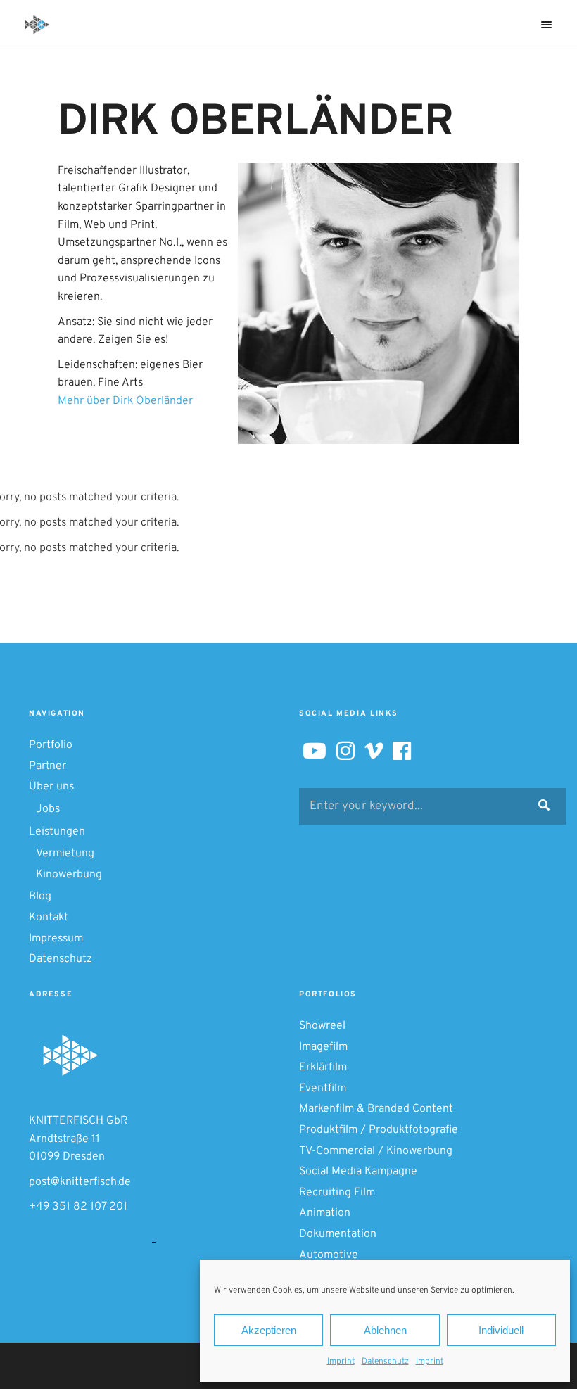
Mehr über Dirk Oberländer (125, 401)
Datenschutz (385, 1361)
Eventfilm (322, 1089)
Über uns (51, 787)
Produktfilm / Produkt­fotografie (378, 1130)
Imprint (341, 1361)
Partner (47, 766)
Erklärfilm (323, 1067)
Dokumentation (337, 1234)
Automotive (328, 1255)
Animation (324, 1213)
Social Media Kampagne (358, 1172)
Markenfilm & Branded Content (376, 1109)
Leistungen (57, 832)
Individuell (501, 1330)
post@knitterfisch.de (80, 1182)
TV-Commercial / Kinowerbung (375, 1151)
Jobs (48, 809)
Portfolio (50, 745)
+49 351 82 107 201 (78, 1207)
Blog (40, 896)
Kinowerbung (69, 875)
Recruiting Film (337, 1193)
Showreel (322, 1026)
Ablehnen (385, 1330)
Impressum (56, 939)
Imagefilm (323, 1047)
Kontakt (48, 918)
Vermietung (65, 853)
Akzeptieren (268, 1330)
